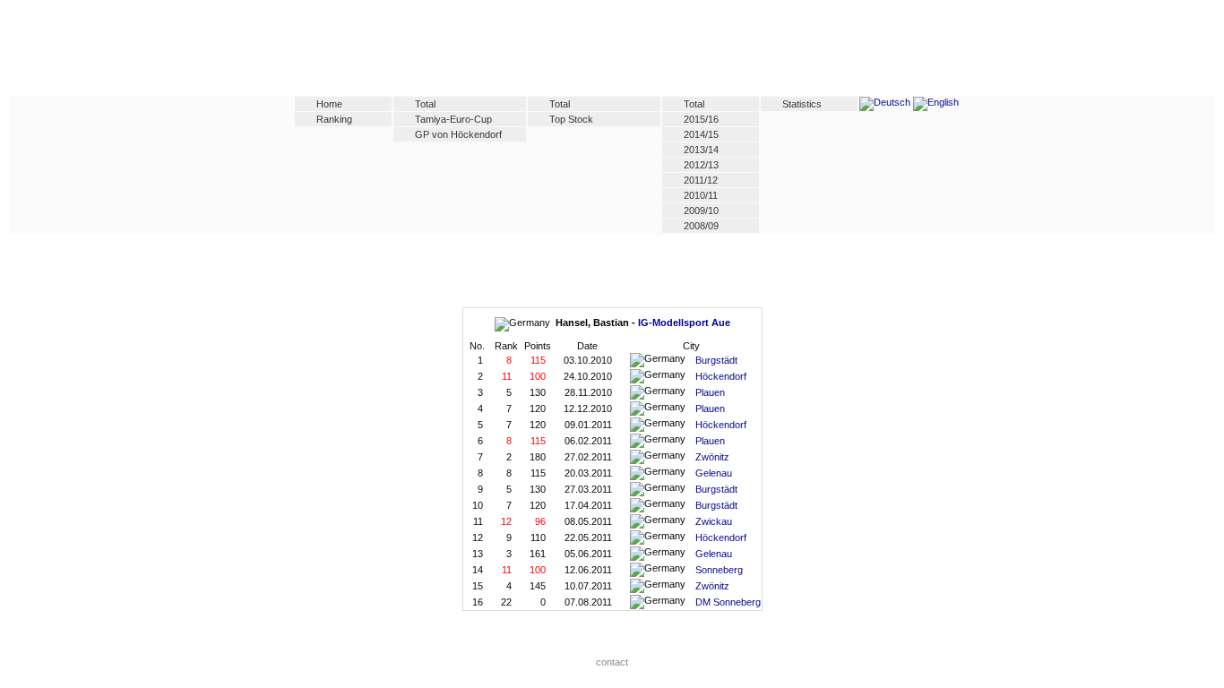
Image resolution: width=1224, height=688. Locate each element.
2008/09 (701, 225)
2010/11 (701, 195)
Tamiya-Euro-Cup (453, 119)
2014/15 (701, 134)
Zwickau (713, 521)
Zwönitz (712, 457)
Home (329, 104)
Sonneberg (719, 569)
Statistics (802, 104)
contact (612, 662)
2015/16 (701, 119)
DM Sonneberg (728, 602)
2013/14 (701, 149)
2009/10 (701, 210)
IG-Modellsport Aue (684, 322)
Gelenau (713, 473)
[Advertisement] (612, 51)
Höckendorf (720, 376)
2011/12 (701, 180)
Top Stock (571, 119)
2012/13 (701, 164)
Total (425, 104)
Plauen (710, 392)
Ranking (334, 119)
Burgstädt (716, 360)
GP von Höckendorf (458, 134)
